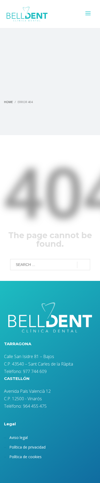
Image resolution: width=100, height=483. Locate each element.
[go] (83, 264)
